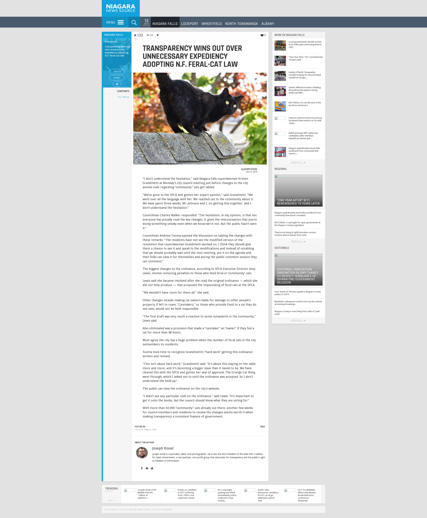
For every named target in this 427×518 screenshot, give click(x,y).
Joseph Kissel (250, 169)
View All (296, 162)
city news (139, 429)
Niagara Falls (150, 429)
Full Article (123, 97)
